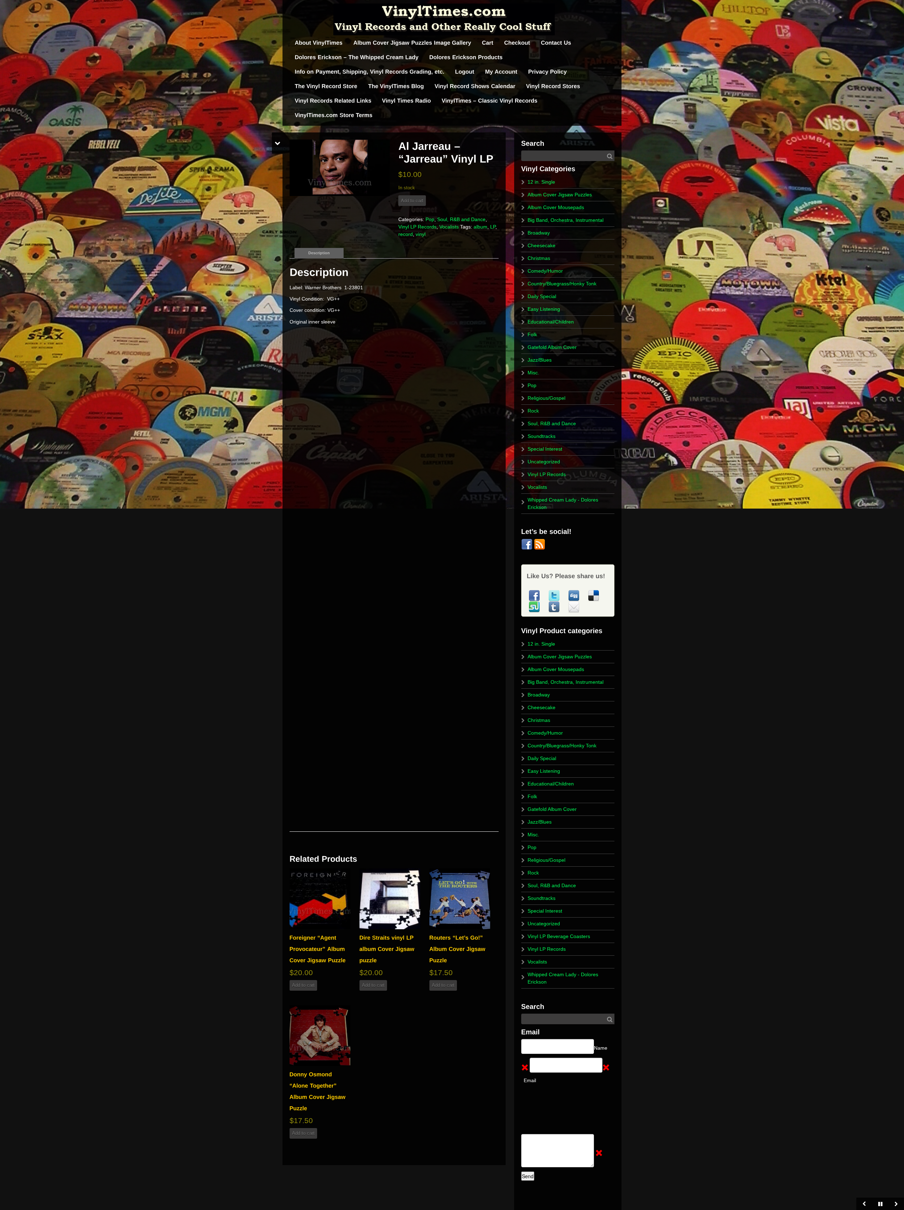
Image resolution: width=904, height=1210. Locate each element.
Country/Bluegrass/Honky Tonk (562, 283)
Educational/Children (551, 322)
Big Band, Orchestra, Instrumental (565, 220)
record (405, 234)
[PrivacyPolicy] (547, 72)
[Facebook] (527, 544)
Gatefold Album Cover (552, 347)
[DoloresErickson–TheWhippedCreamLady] (357, 57)
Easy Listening (544, 309)
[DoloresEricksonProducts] (466, 57)
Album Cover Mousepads (556, 207)
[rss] (539, 544)
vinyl (421, 234)
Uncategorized (544, 461)
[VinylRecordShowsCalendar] (475, 86)
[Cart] (488, 43)
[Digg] (574, 595)
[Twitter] (554, 595)
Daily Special (542, 296)
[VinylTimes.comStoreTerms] (334, 115)
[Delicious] (593, 595)
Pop (430, 219)
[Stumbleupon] (535, 606)
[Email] (573, 606)
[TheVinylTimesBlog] (396, 86)
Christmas (539, 258)
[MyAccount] (501, 72)
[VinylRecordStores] (553, 86)
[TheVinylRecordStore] (326, 86)
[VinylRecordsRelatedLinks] (333, 101)
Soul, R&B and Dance (461, 219)
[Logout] (465, 72)
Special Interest (545, 449)
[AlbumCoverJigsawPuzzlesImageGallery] (412, 43)
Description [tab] (319, 253)
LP (492, 227)
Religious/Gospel (546, 398)
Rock (533, 411)
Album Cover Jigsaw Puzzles (560, 194)
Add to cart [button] (303, 985)
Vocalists (449, 227)
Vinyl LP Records (417, 227)
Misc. (533, 372)
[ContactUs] (556, 43)
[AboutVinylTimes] (319, 43)
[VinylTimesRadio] (406, 101)
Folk (532, 334)
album (480, 227)
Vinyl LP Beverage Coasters (559, 936)
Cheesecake (541, 245)
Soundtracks (541, 436)
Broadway (539, 233)
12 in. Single (541, 182)
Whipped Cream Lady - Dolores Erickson (563, 503)
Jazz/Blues (540, 360)
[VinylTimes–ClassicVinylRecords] (489, 101)
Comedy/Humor (545, 271)
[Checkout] (517, 43)
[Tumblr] (554, 606)
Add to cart (412, 200)
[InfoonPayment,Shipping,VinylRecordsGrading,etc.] (370, 72)
